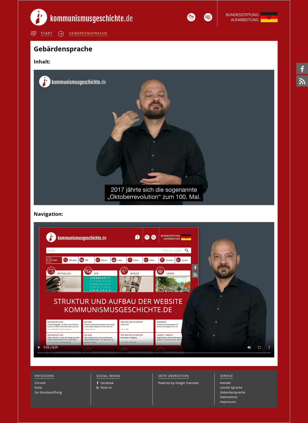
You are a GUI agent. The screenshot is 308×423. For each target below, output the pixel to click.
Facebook (107, 383)
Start (47, 33)
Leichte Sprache (231, 387)
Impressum (228, 402)
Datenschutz (229, 397)
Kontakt (225, 383)
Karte (38, 387)
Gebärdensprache (88, 33)
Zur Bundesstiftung (48, 392)
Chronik (40, 383)
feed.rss (106, 387)
